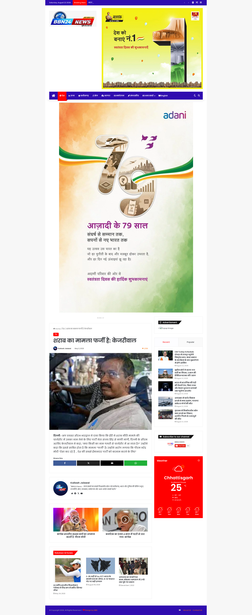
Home (58, 328)
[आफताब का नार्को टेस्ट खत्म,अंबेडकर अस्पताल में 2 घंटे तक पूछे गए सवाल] (133, 566)
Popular (190, 342)
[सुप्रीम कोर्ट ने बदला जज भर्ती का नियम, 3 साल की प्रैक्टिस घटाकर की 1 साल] (165, 374)
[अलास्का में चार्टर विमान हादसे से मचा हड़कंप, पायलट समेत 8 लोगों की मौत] (165, 402)
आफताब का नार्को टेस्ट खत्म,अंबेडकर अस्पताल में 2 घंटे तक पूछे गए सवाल (132, 579)
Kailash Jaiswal (64, 348)
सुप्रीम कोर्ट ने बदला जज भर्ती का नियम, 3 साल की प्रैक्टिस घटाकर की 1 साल (185, 373)
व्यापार (107, 95)
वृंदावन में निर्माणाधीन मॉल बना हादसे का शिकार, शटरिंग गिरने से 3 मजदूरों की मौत (186, 414)
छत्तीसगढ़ (84, 95)
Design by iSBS (91, 610)
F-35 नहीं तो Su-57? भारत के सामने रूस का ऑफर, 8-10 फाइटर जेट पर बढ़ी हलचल (100, 579)
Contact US (197, 610)
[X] (78, 493)
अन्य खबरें (149, 95)
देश (63, 95)
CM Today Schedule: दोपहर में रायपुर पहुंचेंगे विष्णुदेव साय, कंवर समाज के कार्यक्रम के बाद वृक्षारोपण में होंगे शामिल (187, 357)
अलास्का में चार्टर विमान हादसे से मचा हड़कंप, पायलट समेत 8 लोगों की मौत (187, 401)
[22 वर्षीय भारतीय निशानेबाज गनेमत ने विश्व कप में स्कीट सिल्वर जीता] (67, 570)
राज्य (72, 95)
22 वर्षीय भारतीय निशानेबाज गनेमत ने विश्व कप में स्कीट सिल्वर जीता (67, 588)
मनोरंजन (120, 95)
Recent (166, 342)
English (164, 95)
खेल (96, 95)
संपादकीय (134, 95)
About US (187, 610)
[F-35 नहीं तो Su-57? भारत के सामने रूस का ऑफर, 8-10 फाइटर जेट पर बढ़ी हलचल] (100, 566)
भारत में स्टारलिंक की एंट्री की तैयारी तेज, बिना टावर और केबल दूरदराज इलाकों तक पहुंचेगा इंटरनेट (123, 2)
